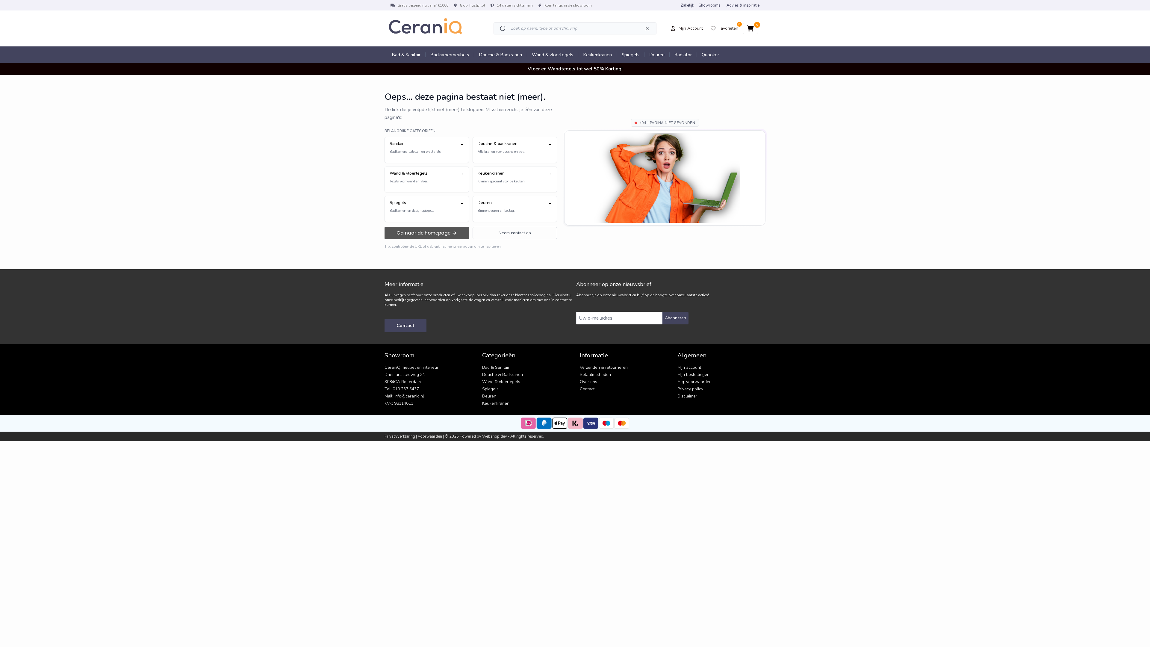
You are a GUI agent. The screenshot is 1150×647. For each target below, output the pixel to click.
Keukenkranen (597, 55)
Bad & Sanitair (406, 55)
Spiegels (630, 55)
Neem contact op (515, 233)
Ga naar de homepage (423, 233)
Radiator (683, 55)
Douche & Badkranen (500, 55)
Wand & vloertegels (552, 55)
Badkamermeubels (449, 55)
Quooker (710, 55)
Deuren (657, 55)
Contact (405, 325)
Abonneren (675, 318)
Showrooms (710, 5)
